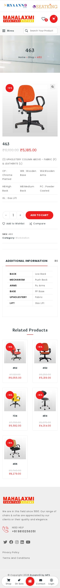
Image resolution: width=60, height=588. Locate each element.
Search (26, 31)
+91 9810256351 (24, 531)
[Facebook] (11, 542)
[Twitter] (5, 542)
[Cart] (54, 19)
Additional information (27, 261)
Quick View (20, 360)
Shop (31, 57)
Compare (39, 223)
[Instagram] (17, 542)
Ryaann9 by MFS (40, 575)
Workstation (22, 237)
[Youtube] (28, 542)
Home (22, 57)
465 (15, 463)
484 (45, 415)
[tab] (26, 262)
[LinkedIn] (22, 542)
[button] (13, 224)
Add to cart (39, 215)
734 (15, 415)
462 (45, 368)
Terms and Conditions (16, 558)
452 (15, 368)
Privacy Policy (11, 552)
